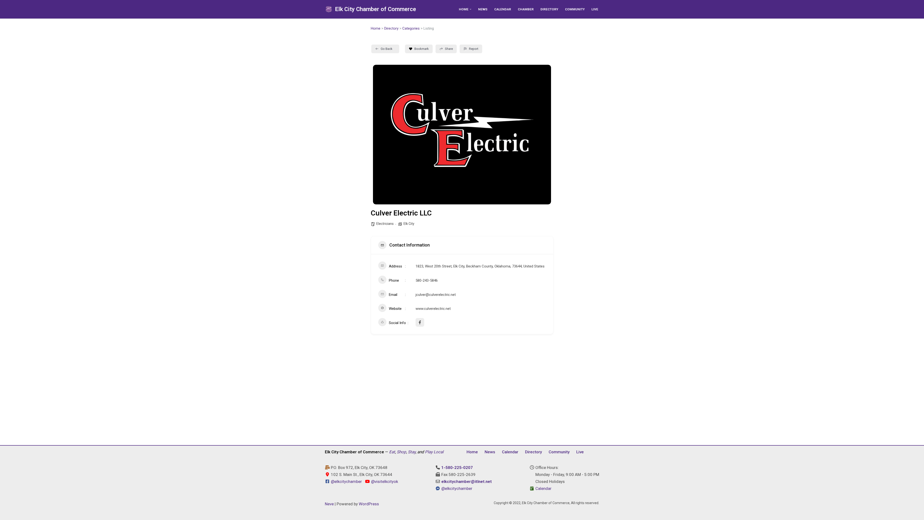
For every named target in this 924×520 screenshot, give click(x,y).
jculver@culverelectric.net (436, 294)
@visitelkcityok (384, 481)
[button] (470, 9)
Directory (549, 9)
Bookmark (421, 49)
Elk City (409, 224)
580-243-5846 (427, 280)
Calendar (502, 9)
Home (375, 28)
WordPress (369, 503)
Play (429, 451)
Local (438, 451)
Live (594, 9)
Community (575, 9)
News (483, 9)
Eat (392, 451)
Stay (412, 451)
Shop (401, 451)
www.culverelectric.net (433, 308)
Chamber (526, 9)
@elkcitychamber (346, 481)
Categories (411, 28)
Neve (329, 503)
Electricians (385, 224)
